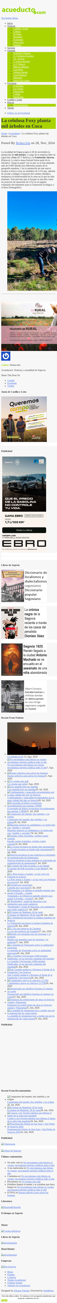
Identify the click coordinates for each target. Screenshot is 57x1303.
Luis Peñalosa (20, 75)
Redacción (23, 143)
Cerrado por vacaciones (18, 887)
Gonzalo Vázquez (22, 53)
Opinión (11, 50)
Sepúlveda (18, 97)
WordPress (48, 1290)
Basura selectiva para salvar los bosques (26, 776)
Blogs (10, 1272)
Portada (11, 1274)
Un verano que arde (16, 784)
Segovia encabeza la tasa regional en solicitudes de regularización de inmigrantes (31, 861)
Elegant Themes (21, 1290)
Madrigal (17, 78)
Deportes (17, 37)
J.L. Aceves (19, 58)
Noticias (11, 26)
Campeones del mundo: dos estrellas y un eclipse (30, 1102)
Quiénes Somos (14, 1282)
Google (10, 380)
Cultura (17, 31)
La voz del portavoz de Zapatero (22, 931)
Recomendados (20, 105)
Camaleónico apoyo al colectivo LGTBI (26, 983)
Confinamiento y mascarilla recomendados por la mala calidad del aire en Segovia (30, 799)
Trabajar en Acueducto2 (18, 1285)
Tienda (10, 108)
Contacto (11, 1277)
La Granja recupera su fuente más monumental (29, 849)
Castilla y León (20, 28)
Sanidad (17, 45)
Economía (18, 39)
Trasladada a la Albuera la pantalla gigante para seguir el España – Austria (29, 897)
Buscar (10, 102)
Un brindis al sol (15, 756)
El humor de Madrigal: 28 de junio (23, 915)
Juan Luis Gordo (21, 80)
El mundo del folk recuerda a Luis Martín (27, 868)
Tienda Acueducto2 (16, 1280)
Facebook (12, 383)
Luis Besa (18, 69)
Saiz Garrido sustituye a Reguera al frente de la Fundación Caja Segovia (29, 976)
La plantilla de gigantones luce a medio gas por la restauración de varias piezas (31, 1017)
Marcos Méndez (21, 67)
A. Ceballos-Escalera (23, 56)
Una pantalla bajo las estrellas (21, 789)
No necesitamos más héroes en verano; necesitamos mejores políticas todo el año (27, 766)
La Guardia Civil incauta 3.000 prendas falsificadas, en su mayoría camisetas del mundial (26, 964)
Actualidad (14, 133)
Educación (18, 42)
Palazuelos (18, 91)
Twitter (10, 386)
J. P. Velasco (19, 64)
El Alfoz (17, 34)
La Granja (18, 88)
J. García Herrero (21, 61)
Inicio (10, 23)
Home (4, 133)
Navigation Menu (9, 18)
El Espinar (18, 86)
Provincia (11, 83)
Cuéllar (16, 94)
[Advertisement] (28, 1057)
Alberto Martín (20, 72)
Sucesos (11, 48)
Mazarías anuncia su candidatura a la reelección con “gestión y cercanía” (30, 831)
